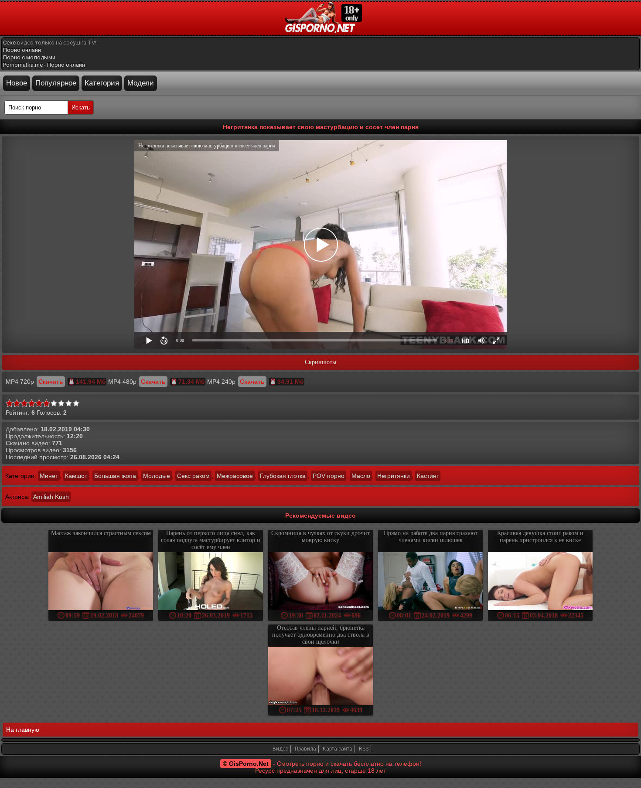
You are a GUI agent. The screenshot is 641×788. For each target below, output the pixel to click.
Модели (140, 83)
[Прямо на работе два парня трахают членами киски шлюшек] (430, 582)
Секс (9, 42)
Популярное (55, 83)
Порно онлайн (22, 50)
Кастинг (428, 475)
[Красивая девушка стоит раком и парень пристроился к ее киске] (540, 582)
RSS (363, 749)
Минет (49, 475)
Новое (16, 83)
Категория (102, 83)
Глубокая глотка (283, 475)
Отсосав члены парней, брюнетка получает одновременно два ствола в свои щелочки (320, 634)
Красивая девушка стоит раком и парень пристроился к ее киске (540, 536)
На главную (22, 729)
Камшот (76, 475)
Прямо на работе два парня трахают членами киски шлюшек (430, 536)
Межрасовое (235, 475)
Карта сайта (337, 749)
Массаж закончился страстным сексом (101, 533)
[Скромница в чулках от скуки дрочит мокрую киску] (320, 582)
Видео (280, 749)
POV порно (328, 475)
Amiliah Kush (51, 496)
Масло (360, 475)
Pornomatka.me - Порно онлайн (44, 64)
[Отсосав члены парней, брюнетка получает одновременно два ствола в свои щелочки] (320, 676)
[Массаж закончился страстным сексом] (100, 582)
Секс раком (193, 475)
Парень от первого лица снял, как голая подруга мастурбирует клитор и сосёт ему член (210, 540)
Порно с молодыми (29, 57)
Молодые (156, 475)
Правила (305, 749)
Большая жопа (115, 475)
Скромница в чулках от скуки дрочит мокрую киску (320, 536)
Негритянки (393, 475)
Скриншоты (320, 362)
